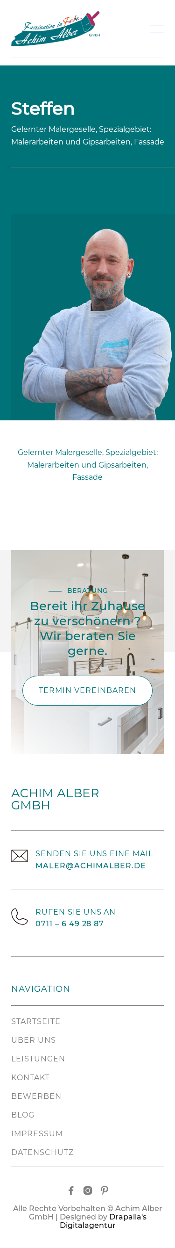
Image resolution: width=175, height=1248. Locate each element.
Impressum (37, 1133)
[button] (157, 29)
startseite (36, 1021)
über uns (33, 1040)
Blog (23, 1115)
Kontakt (30, 1077)
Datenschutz (42, 1152)
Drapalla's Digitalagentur (103, 1221)
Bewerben (36, 1096)
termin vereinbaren (87, 690)
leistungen (38, 1058)
